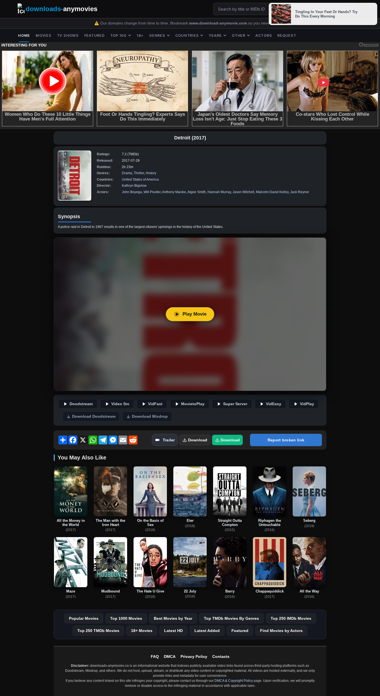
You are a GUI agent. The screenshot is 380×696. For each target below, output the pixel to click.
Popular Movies (83, 618)
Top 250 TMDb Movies (98, 630)
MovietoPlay (192, 404)
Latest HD (173, 630)
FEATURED (94, 35)
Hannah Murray (219, 192)
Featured (239, 630)
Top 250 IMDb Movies (291, 618)
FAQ (155, 656)
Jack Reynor (299, 192)
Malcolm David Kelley (272, 192)
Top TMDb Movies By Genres (231, 618)
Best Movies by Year (173, 618)
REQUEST (286, 35)
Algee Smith (196, 192)
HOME (24, 35)
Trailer (169, 440)
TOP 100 (118, 35)
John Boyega (132, 192)
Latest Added (207, 630)
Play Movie (194, 314)
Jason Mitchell (243, 192)
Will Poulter (152, 192)
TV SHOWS (68, 35)
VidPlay (307, 404)
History (151, 173)
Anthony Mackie (174, 192)
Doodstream (81, 404)
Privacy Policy (194, 656)
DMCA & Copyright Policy (233, 681)
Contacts (221, 656)
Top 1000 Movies (126, 618)
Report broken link (286, 440)
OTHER (238, 35)
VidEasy (273, 404)
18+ (140, 35)
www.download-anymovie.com (218, 23)
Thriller (139, 173)
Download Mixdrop (150, 416)
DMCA (170, 656)
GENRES (157, 35)
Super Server (235, 404)
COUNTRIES (187, 35)
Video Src (120, 404)
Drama (127, 173)
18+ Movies (141, 630)
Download (197, 440)
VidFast (155, 404)
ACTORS (263, 35)
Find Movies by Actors (281, 630)
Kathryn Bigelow (134, 186)
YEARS (215, 35)
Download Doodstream (93, 416)
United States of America (140, 179)
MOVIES (43, 35)
